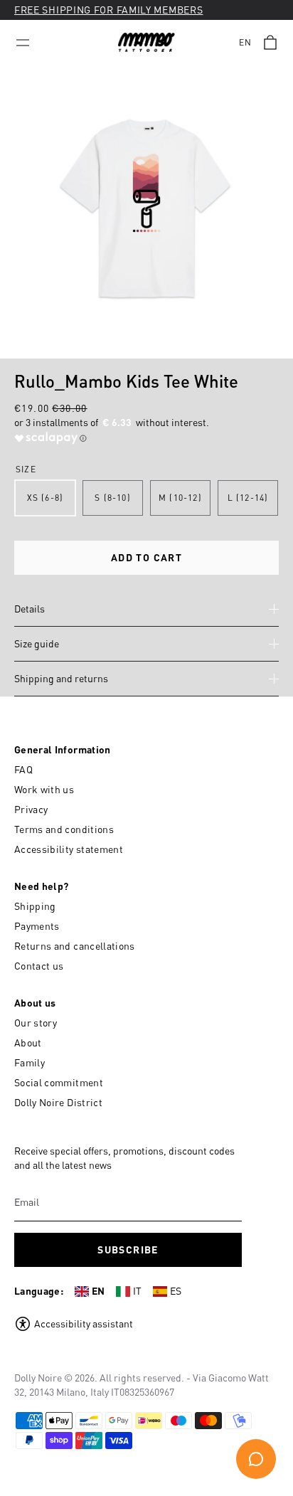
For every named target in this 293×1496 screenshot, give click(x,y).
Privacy (31, 809)
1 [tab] (139, 349)
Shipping (35, 906)
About (28, 1042)
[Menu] (23, 42)
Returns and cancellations (74, 946)
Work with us (44, 789)
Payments (37, 926)
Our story (35, 1023)
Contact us (39, 966)
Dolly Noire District (58, 1102)
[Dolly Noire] (146, 42)
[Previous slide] (14, 212)
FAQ (23, 769)
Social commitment (58, 1082)
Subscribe (128, 1249)
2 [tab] (156, 349)
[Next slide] (279, 212)
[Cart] (270, 42)
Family (29, 1062)
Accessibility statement (68, 849)
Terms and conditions (64, 829)
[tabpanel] (146, 212)
